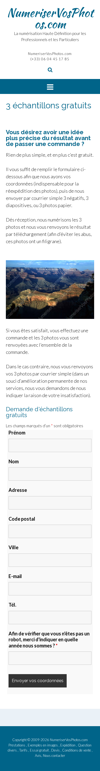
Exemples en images (43, 745)
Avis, (39, 755)
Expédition (68, 745)
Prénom (17, 433)
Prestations (17, 745)
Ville (13, 547)
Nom (14, 461)
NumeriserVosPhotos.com (50, 18)
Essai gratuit (40, 750)
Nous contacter (54, 755)
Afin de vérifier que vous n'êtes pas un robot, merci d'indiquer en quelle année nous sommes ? (49, 640)
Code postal (22, 519)
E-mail (15, 576)
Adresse (18, 490)
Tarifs (23, 750)
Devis (56, 750)
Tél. (12, 605)
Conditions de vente (77, 750)
